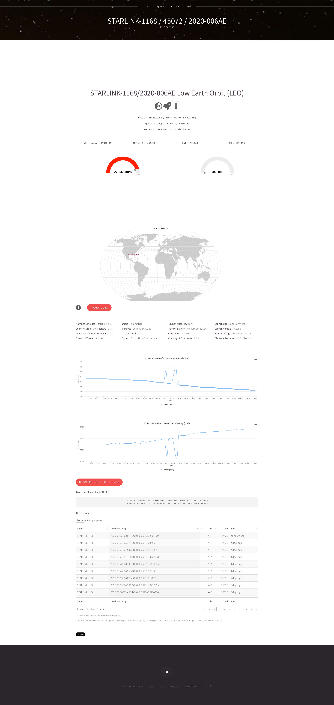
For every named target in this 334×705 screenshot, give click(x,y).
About (151, 686)
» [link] (256, 609)
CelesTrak (93, 616)
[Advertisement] (154, 63)
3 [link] (224, 609)
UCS (118, 616)
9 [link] (246, 609)
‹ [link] (209, 609)
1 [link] (214, 609)
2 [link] (219, 609)
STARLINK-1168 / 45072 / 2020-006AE (167, 21)
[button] (107, 528)
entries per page (93, 520)
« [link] (204, 609)
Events (174, 686)
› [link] (251, 609)
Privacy (163, 686)
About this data (99, 307)
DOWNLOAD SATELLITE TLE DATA (99, 482)
